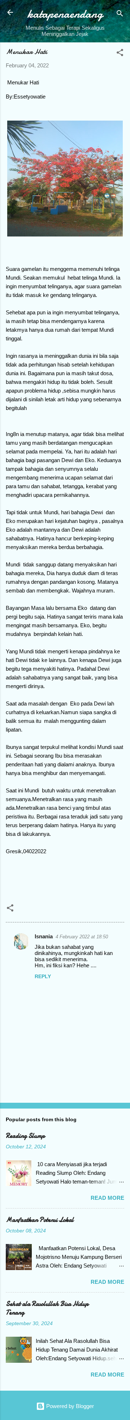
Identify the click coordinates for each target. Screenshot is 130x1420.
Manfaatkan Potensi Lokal (40, 1219)
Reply (43, 976)
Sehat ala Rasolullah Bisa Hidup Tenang (47, 1308)
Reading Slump (25, 1135)
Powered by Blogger (69, 1406)
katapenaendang (65, 14)
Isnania (44, 936)
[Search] (120, 15)
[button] (120, 53)
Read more (107, 1198)
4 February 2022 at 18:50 (82, 936)
